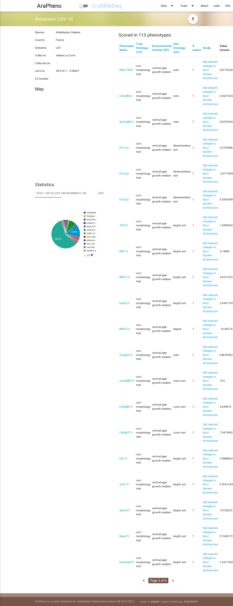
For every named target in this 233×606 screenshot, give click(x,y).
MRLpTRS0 (126, 70)
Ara (106, 5)
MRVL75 (124, 277)
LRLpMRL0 (125, 96)
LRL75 (123, 458)
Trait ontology (48, 193)
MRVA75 (124, 329)
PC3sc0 (124, 199)
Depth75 (124, 303)
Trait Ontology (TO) (142, 48)
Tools (187, 6)
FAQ (227, 5)
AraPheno (49, 5)
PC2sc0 (124, 173)
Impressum (191, 601)
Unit (101, 193)
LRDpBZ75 (125, 432)
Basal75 (124, 536)
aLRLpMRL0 (126, 121)
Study (207, 48)
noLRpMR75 (126, 380)
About (204, 5)
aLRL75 (124, 484)
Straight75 (125, 355)
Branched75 (126, 562)
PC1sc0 (124, 147)
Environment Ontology (75, 193)
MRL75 (123, 251)
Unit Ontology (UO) (179, 48)
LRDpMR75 (126, 406)
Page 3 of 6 (158, 580)
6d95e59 (155, 601)
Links (217, 5)
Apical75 (124, 510)
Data (168, 6)
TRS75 (123, 225)
